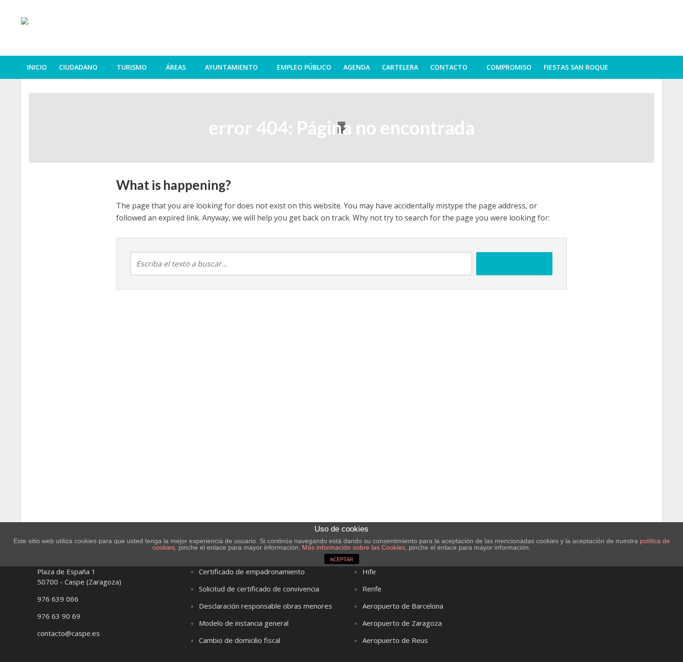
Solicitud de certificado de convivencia (259, 588)
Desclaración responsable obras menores (265, 605)
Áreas (176, 67)
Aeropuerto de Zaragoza (402, 623)
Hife (369, 571)
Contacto (448, 67)
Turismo (132, 67)
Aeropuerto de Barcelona (402, 605)
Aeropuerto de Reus (395, 640)
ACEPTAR (341, 559)
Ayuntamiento (231, 67)
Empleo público (304, 67)
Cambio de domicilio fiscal (239, 640)
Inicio (37, 67)
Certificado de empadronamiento (252, 571)
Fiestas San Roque (576, 67)
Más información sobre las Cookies (352, 547)
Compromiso (509, 67)
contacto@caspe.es (68, 633)
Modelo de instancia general (244, 623)
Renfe (371, 588)
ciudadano (78, 67)
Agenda (356, 67)
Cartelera (400, 67)
